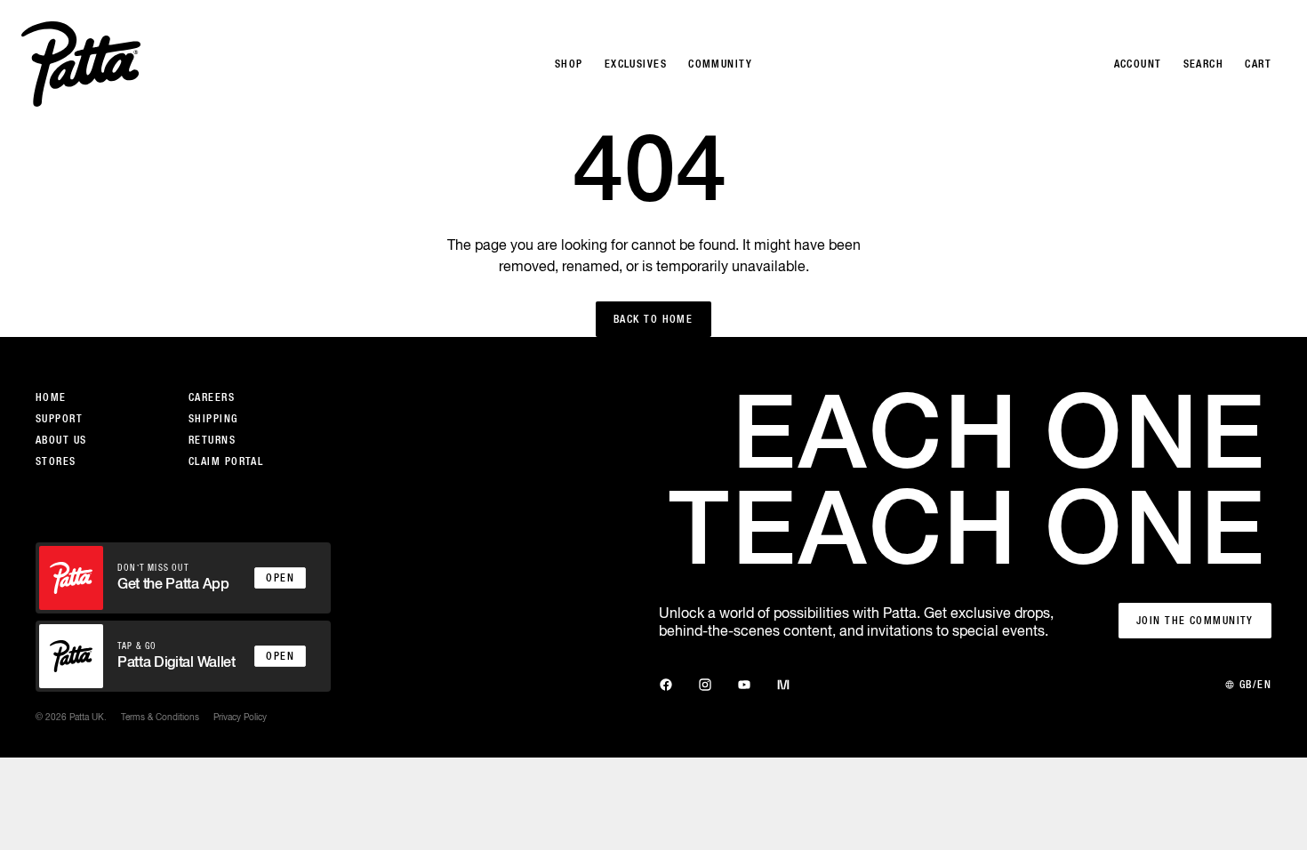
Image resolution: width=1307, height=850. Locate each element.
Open (280, 578)
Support (59, 419)
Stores (56, 461)
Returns (212, 440)
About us (61, 440)
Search (1203, 64)
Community (720, 64)
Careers (211, 397)
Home (51, 397)
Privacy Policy (240, 716)
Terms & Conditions (160, 716)
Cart (1258, 64)
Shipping (213, 419)
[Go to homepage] (80, 64)
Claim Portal (225, 461)
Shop (569, 64)
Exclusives (636, 64)
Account (1138, 64)
